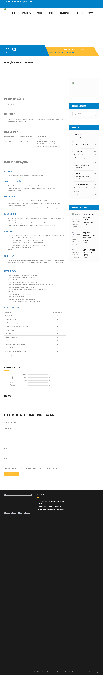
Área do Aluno (94, 2)
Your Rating (8, 422)
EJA (73, 141)
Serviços (76, 191)
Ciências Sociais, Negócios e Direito (83, 159)
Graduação (76, 148)
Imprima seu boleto (77, 2)
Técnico (75, 194)
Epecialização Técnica (80, 144)
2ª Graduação (77, 134)
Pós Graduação (70, 50)
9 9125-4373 (28, 2)
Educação (84, 50)
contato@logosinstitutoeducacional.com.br (50, 509)
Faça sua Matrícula (92, 6)
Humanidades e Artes (81, 184)
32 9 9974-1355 (18, 2)
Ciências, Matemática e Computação (81, 166)
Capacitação (76, 138)
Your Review (8, 428)
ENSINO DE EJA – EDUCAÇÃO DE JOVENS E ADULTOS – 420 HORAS (88, 219)
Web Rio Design (94, 672)
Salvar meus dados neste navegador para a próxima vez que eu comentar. (32, 468)
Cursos (57, 50)
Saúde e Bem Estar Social (82, 188)
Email (6, 458)
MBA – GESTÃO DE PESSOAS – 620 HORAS (89, 252)
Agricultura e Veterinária (81, 155)
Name (6, 448)
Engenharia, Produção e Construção (81, 177)
